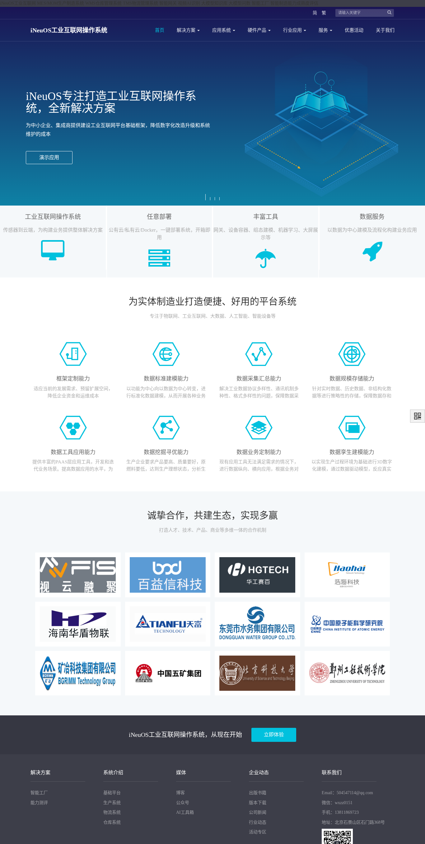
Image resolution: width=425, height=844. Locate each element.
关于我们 (385, 30)
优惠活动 (354, 30)
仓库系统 (112, 822)
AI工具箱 (185, 812)
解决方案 (187, 30)
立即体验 (274, 734)
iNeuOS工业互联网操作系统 (68, 30)
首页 (159, 30)
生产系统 (112, 802)
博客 (180, 792)
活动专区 (257, 832)
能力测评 (39, 802)
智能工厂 (39, 792)
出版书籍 (257, 792)
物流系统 (112, 812)
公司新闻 (257, 812)
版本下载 (257, 802)
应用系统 (222, 30)
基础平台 (112, 792)
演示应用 (49, 157)
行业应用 (293, 30)
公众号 (182, 802)
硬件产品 (258, 30)
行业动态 (257, 822)
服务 (324, 30)
